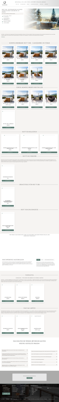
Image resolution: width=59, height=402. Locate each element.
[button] (12, 14)
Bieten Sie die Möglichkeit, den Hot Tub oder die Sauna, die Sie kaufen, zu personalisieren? (13, 358)
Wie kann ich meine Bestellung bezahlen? (38, 359)
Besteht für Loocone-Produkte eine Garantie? (38, 364)
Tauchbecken (22, 4)
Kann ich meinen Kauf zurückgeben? (37, 362)
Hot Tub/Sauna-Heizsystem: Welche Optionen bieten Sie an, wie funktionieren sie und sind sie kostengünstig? (14, 362)
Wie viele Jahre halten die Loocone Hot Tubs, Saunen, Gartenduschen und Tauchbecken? (13, 350)
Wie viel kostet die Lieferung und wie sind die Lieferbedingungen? (41, 356)
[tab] (38, 260)
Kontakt (46, 4)
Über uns (41, 4)
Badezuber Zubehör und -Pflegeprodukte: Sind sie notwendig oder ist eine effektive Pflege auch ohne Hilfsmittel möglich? (13, 365)
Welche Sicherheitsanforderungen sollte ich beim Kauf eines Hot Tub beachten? (44, 351)
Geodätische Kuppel (34, 4)
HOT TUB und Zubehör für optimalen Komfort (8, 13)
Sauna (28, 4)
